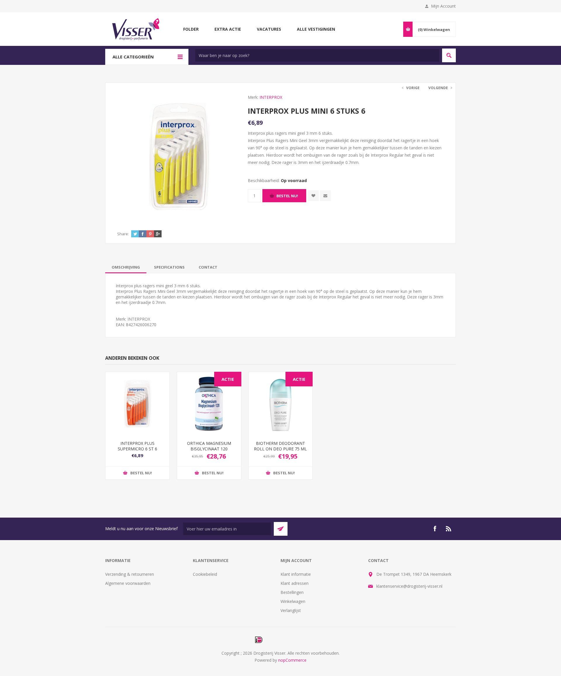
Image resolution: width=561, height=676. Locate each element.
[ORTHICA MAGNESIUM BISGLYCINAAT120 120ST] (209, 404)
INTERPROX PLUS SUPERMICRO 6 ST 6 (137, 446)
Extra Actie (227, 29)
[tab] (125, 267)
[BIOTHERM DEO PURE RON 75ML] (281, 404)
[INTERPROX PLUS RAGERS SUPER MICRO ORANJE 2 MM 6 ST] (137, 404)
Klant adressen (294, 583)
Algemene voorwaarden (127, 583)
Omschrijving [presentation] (126, 267)
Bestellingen (292, 592)
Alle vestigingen (316, 29)
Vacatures (269, 29)
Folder (191, 29)
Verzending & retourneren (129, 574)
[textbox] (317, 55)
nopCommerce (292, 660)
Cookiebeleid (205, 574)
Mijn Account (443, 6)
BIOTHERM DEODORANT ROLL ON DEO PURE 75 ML (280, 446)
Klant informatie (295, 574)
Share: (123, 233)
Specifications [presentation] (169, 267)
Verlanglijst (290, 610)
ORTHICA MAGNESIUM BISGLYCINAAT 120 (209, 446)
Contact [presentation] (208, 267)
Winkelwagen (292, 601)
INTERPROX (270, 97)
